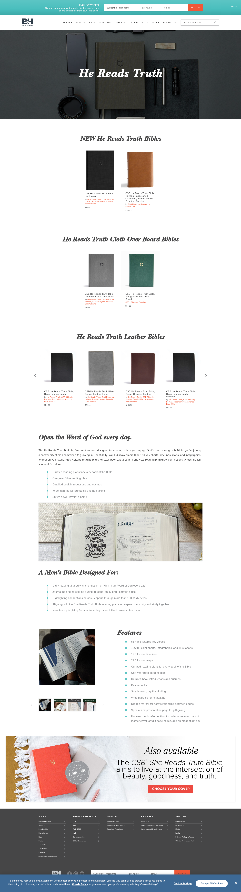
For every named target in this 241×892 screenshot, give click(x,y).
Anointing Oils (113, 821)
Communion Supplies (116, 825)
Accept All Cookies (212, 883)
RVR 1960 (77, 829)
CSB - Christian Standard (136, 302)
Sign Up (195, 8)
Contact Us (180, 821)
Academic (105, 22)
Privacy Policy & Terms (184, 837)
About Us (169, 22)
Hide (234, 7)
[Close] (235, 882)
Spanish (121, 22)
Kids (92, 22)
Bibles (80, 22)
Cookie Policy (80, 884)
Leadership (43, 829)
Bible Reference (79, 841)
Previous (35, 376)
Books (67, 22)
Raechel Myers (98, 201)
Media (178, 829)
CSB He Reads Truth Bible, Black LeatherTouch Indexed (181, 394)
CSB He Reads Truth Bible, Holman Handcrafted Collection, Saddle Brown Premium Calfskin (140, 197)
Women (42, 825)
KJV (74, 825)
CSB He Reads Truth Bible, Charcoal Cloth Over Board (99, 295)
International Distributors (151, 829)
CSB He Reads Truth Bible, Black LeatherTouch (59, 392)
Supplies (137, 22)
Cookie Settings (183, 883)
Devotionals (43, 833)
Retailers (147, 816)
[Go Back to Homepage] (56, 874)
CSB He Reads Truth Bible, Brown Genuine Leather (140, 392)
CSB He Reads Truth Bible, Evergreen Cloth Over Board (140, 296)
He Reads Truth (94, 199)
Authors (153, 22)
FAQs (177, 833)
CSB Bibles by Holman (137, 204)
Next (206, 376)
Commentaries (79, 837)
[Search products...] (215, 22)
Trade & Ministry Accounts (152, 825)
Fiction (41, 841)
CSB (75, 821)
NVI (74, 833)
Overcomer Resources (48, 856)
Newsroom (179, 825)
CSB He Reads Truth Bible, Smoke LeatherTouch (99, 392)
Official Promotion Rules (185, 841)
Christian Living (45, 821)
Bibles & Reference (84, 816)
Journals (42, 845)
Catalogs (145, 821)
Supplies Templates (115, 829)
